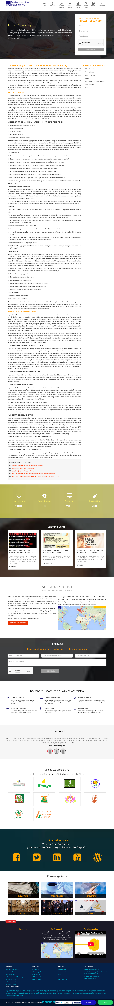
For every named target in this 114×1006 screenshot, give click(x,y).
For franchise (36, 974)
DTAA (87, 78)
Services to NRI (89, 84)
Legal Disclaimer (11, 979)
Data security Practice (13, 969)
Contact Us (36, 969)
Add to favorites (37, 979)
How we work (63, 977)
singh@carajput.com (94, 976)
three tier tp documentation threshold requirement (27, 465)
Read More (12, 567)
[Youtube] (77, 857)
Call (106, 1002)
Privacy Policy (11, 974)
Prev (7, 738)
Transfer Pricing (89, 72)
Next (106, 738)
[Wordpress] (97, 857)
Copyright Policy (11, 984)
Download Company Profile (18, 622)
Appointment (63, 969)
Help (60, 974)
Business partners (38, 972)
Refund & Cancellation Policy (15, 977)
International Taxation (91, 69)
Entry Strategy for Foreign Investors (95, 81)
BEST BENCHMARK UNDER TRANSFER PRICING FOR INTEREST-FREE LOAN (35, 476)
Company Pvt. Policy (12, 982)
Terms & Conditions (12, 972)
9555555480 (92, 978)
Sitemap (39, 1002)
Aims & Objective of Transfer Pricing (23, 471)
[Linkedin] (57, 857)
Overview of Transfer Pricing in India (23, 468)
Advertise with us (38, 977)
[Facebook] (16, 857)
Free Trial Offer (63, 972)
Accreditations (63, 979)
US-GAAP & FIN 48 (90, 75)
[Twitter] (37, 857)
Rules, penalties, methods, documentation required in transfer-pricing (33, 474)
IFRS (86, 87)
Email (89, 1002)
